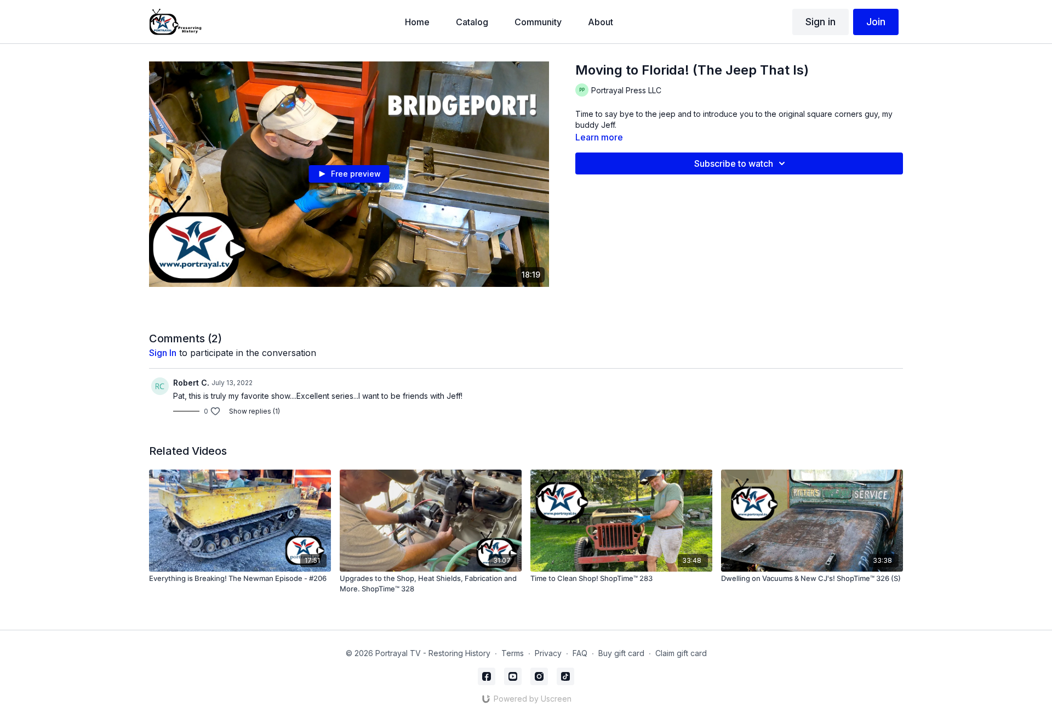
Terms (512, 653)
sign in (162, 352)
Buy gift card (621, 653)
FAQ (580, 653)
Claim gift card (681, 653)
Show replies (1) (254, 411)
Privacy (548, 653)
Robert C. (191, 382)
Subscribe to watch (733, 163)
